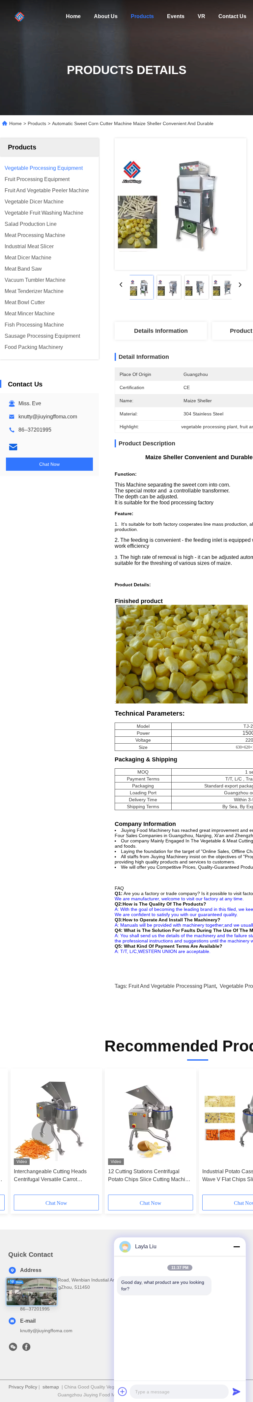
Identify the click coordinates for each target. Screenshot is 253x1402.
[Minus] (236, 1247)
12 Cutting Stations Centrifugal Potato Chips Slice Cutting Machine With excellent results (149, 1176)
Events (175, 16)
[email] (13, 447)
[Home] (20, 16)
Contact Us (232, 16)
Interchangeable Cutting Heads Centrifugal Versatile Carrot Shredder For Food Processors (50, 1176)
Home (73, 16)
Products (142, 16)
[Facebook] (26, 1348)
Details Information (161, 331)
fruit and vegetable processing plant (172, 986)
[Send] (236, 1391)
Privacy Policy (23, 1386)
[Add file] (122, 1391)
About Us (106, 16)
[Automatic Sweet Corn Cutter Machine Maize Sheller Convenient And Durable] (180, 204)
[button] (43, 1134)
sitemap (50, 1386)
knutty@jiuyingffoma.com (47, 416)
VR (201, 16)
